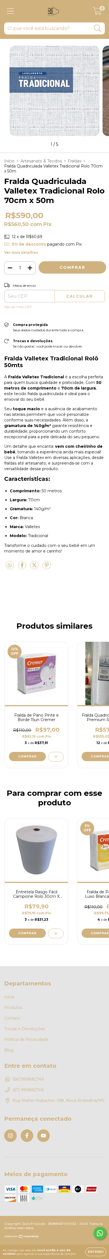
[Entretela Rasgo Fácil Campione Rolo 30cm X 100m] (56, 933)
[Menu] (10, 11)
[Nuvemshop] (21, 1237)
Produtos (13, 1007)
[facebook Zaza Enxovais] (27, 1135)
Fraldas (74, 161)
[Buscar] (97, 28)
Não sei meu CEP (18, 307)
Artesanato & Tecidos (41, 161)
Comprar (27, 933)
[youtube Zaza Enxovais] (43, 1135)
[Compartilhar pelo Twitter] (35, 567)
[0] (97, 12)
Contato (12, 1018)
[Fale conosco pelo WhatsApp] (100, 1233)
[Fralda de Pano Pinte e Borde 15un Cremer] (56, 757)
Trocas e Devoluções (24, 1028)
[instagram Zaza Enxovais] (10, 1135)
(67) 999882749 (28, 1089)
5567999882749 (28, 1079)
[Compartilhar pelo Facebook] (22, 567)
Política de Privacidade (26, 1039)
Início (9, 161)
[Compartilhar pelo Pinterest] (46, 567)
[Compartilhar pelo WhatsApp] (10, 565)
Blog (8, 1050)
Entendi (96, 1252)
